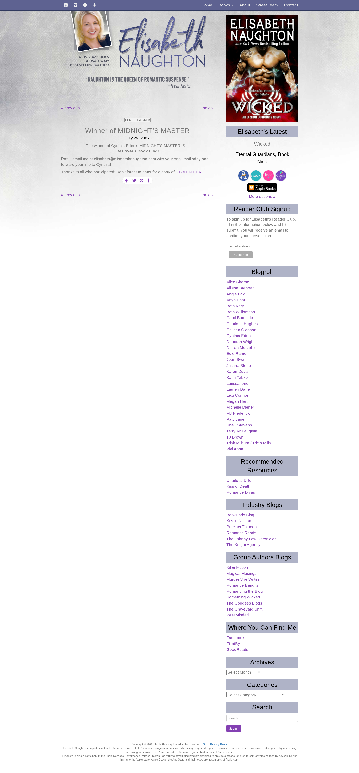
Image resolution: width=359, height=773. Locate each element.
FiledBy (233, 644)
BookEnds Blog (240, 515)
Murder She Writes (243, 579)
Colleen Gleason (241, 330)
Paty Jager (236, 419)
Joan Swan (236, 359)
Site (205, 744)
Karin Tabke (237, 377)
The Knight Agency (243, 545)
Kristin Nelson (238, 521)
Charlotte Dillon (240, 480)
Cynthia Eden (238, 335)
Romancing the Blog (244, 591)
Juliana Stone (238, 365)
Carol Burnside (239, 318)
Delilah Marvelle (240, 348)
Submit (233, 728)
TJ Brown (234, 437)
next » (208, 108)
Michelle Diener (240, 407)
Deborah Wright (240, 341)
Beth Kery (235, 306)
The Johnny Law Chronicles (251, 539)
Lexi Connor (237, 395)
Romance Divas (240, 492)
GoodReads (237, 649)
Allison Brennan (240, 288)
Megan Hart (236, 401)
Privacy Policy (219, 744)
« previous (70, 108)
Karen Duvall (238, 371)
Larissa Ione (237, 383)
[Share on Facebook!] (126, 180)
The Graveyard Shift (244, 609)
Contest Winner (137, 120)
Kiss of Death (238, 486)
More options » (262, 196)
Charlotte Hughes (242, 324)
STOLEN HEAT (189, 172)
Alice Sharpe (237, 282)
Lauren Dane (238, 389)
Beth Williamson (240, 312)
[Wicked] (262, 68)
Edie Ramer (237, 353)
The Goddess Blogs (244, 603)
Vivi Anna (234, 449)
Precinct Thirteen (241, 527)
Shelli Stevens (239, 425)
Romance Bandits (242, 585)
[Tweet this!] (134, 180)
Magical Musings (241, 573)
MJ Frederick (238, 413)
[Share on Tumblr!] (148, 180)
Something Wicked (243, 597)
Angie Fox (235, 294)
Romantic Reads (241, 533)
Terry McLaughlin (241, 431)
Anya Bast (235, 300)
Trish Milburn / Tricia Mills (248, 443)
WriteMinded (237, 615)
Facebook (235, 637)
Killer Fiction (237, 567)
